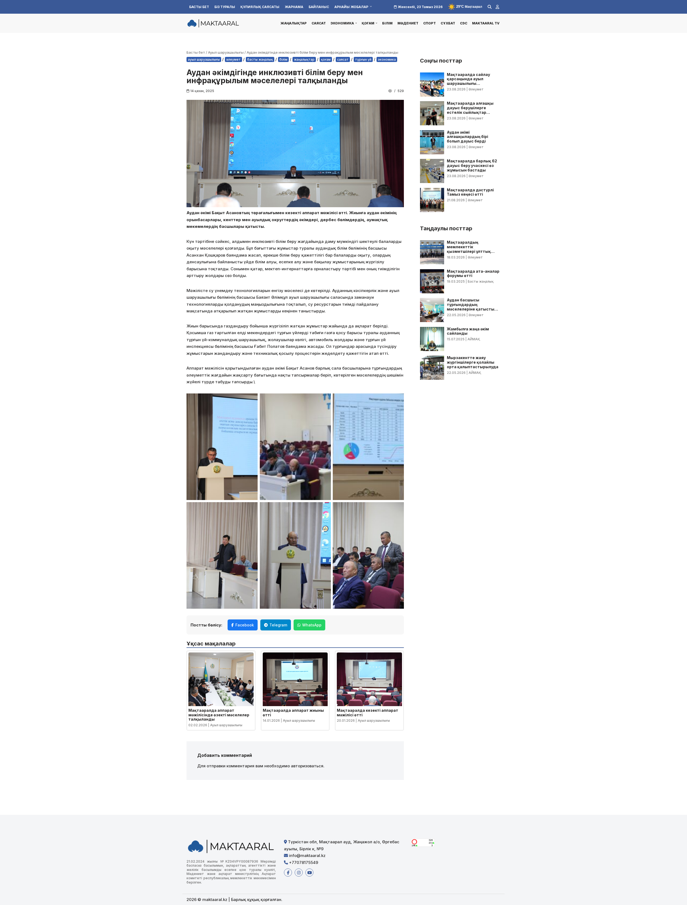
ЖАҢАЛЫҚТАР (293, 23)
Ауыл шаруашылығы (226, 52)
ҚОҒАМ (326, 59)
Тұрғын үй (363, 59)
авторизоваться (307, 765)
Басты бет (199, 7)
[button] (356, 23)
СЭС (463, 23)
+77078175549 (303, 862)
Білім (387, 23)
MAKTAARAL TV (485, 23)
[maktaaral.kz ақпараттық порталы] (213, 23)
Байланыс (319, 7)
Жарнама (294, 7)
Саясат (319, 23)
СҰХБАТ (448, 23)
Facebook (244, 625)
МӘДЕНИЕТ (407, 23)
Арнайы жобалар (351, 7)
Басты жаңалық (260, 59)
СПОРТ (429, 23)
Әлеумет (233, 59)
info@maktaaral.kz (307, 855)
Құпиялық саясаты (259, 7)
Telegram (278, 625)
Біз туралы (224, 7)
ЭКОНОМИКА (387, 59)
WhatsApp (311, 625)
